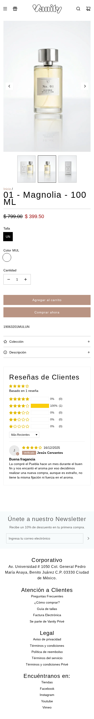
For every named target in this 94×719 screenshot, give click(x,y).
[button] (9, 86)
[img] (32, 447)
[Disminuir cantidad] (9, 279)
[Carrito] (88, 9)
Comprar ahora (47, 312)
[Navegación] (5, 9)
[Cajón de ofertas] (15, 9)
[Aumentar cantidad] (26, 279)
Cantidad (9, 270)
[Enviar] (88, 538)
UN (8, 236)
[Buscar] (78, 9)
